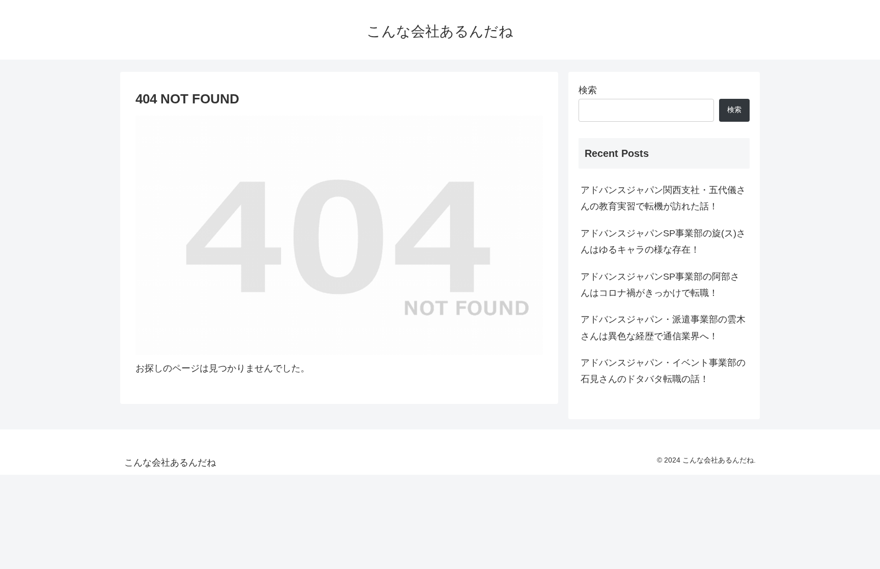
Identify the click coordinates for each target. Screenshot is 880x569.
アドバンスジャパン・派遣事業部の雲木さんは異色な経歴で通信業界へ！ (663, 327)
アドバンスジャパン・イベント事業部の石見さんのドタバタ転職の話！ (663, 371)
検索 (588, 90)
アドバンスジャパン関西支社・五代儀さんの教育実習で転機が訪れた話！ (663, 198)
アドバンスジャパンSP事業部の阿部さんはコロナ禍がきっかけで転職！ (660, 285)
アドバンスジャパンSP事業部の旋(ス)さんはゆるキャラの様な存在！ (663, 241)
